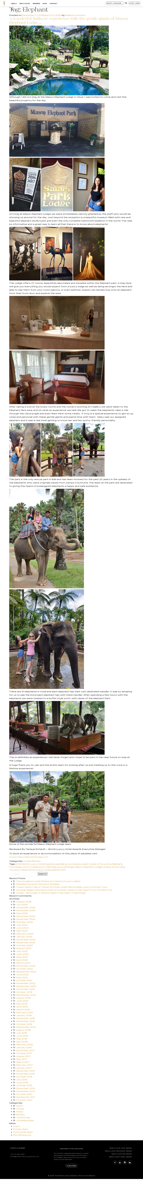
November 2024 (25, 919)
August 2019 (23, 998)
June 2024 (22, 928)
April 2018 (22, 1041)
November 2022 (25, 966)
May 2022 (22, 977)
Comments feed (22, 1132)
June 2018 (22, 1036)
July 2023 (22, 951)
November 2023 (25, 942)
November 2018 (25, 1021)
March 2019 (23, 1009)
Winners (36, 3)
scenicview (118, 867)
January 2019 (24, 1015)
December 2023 (25, 939)
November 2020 (25, 983)
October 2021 (24, 980)
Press (19, 1111)
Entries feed (20, 1129)
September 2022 (26, 971)
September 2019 (26, 995)
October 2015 (24, 1085)
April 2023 (22, 960)
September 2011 (25, 1097)
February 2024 (24, 934)
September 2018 (26, 1027)
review (107, 867)
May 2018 (21, 1039)
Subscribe (71, 1165)
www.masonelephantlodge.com (28, 857)
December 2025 (25, 907)
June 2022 (22, 974)
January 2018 (24, 1047)
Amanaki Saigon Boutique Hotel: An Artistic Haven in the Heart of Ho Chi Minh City (64, 890)
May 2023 (22, 957)
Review (36, 861)
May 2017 (21, 1059)
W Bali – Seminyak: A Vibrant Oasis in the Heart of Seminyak (51, 893)
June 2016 (22, 1082)
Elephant (117, 864)
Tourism (14, 870)
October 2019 (24, 992)
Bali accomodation (71, 864)
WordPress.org (22, 1135)
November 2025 (25, 910)
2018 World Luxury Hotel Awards (35, 864)
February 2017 (24, 1065)
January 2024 (24, 936)
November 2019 (25, 989)
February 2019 (24, 1012)
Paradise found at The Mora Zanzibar (38, 884)
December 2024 (25, 916)
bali (57, 864)
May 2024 (22, 931)
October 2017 (24, 1053)
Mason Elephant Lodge (88, 867)
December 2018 (25, 1018)
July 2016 (21, 1079)
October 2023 (24, 945)
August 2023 (23, 948)
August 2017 (23, 1056)
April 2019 (22, 1006)
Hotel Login (134, 3)
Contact (53, 3)
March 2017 (23, 1062)
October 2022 (24, 969)
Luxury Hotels (29, 867)
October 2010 (24, 1100)
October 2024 (24, 922)
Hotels (27, 861)
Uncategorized (25, 1120)
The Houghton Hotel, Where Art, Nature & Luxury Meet (48, 881)
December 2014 (25, 1088)
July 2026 (22, 904)
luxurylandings (65, 867)
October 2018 (24, 1024)
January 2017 (24, 1068)
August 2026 (23, 901)
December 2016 (25, 1071)
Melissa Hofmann (75, 15)
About (14, 3)
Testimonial (23, 1117)
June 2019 (22, 1001)
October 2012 (24, 1094)
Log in (16, 1126)
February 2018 (24, 1044)
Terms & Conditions (86, 1175)
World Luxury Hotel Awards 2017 (47, 870)
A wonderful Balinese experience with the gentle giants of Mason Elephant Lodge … (68, 20)
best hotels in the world (97, 864)
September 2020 (26, 986)
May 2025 (22, 913)
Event (19, 1106)
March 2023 (23, 963)
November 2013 (25, 1091)
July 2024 (22, 925)
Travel (23, 870)
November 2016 (25, 1074)
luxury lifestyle (47, 867)
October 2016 (24, 1076)
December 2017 (25, 1050)
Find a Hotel (24, 3)
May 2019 (21, 1004)
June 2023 (22, 954)
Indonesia (15, 867)
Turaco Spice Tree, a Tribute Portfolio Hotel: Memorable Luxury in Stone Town (61, 887)
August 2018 (23, 1030)
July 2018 (21, 1033)
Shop (45, 3)
